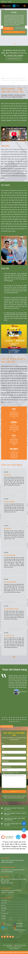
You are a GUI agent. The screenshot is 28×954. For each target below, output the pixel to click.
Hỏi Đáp (3, 916)
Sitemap (9, 947)
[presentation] (1, 27)
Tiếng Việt (3, 1)
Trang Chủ (4, 900)
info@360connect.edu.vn (20, 929)
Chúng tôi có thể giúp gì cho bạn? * (10, 772)
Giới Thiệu (4, 903)
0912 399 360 (19, 926)
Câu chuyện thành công (8, 29)
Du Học (3, 905)
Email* (3, 755)
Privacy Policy (17, 947)
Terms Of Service (14, 948)
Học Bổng (3, 908)
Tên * (3, 749)
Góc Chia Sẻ (4, 913)
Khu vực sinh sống (6, 767)
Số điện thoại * (5, 761)
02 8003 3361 (19, 923)
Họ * (3, 743)
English (9, 1)
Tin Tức (3, 910)
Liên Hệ (3, 918)
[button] (12, 44)
